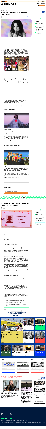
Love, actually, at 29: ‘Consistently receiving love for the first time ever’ (15, 300)
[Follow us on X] (2, 418)
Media (10, 413)
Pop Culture (2, 10)
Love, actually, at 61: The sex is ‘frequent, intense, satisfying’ (13, 302)
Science (1, 414)
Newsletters (37, 409)
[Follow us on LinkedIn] (6, 418)
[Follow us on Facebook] (1, 418)
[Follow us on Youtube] (4, 418)
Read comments (16, 315)
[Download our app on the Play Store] (11, 418)
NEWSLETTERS (39, 379)
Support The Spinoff (4, 1)
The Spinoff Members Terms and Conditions (10, 420)
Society (2, 201)
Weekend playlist (5, 16)
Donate (28, 409)
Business (11, 414)
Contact (19, 409)
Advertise (24, 409)
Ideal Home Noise (8, 43)
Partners (2, 413)
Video (1, 409)
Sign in (43, 1)
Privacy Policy (2, 420)
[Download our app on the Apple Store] (10, 418)
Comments (29, 207)
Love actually (4, 207)
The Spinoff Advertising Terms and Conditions (22, 420)
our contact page (30, 422)
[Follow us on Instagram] (5, 418)
